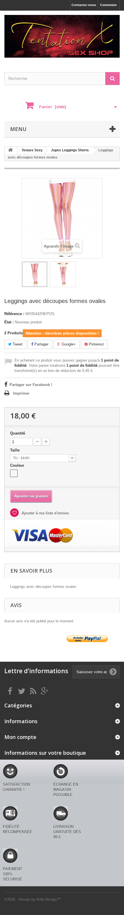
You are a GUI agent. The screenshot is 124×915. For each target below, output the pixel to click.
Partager (40, 344)
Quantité (17, 433)
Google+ (68, 344)
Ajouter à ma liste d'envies (44, 513)
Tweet (17, 344)
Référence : (14, 314)
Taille (15, 450)
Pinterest (96, 344)
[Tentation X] (62, 36)
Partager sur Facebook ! (31, 385)
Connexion (108, 5)
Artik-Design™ (48, 899)
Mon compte (20, 736)
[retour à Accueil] (10, 150)
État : (9, 322)
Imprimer (21, 393)
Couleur (17, 465)
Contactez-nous (84, 5)
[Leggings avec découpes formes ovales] (34, 274)
